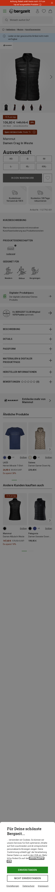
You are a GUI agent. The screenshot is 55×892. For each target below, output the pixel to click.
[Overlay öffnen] (39, 4)
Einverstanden (27, 870)
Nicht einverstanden (27, 878)
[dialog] (27, 857)
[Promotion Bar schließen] (52, 3)
